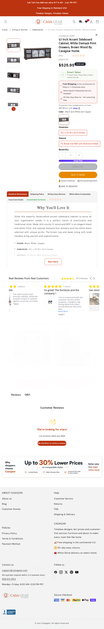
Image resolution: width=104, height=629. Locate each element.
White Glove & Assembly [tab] (80, 194)
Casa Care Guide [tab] (16, 200)
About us (7, 498)
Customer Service (63, 498)
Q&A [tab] (27, 394)
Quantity (64, 149)
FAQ (56, 509)
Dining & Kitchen (20, 29)
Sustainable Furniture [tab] (36, 200)
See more (53, 261)
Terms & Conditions (12, 538)
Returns (58, 503)
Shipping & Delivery (64, 514)
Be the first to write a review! (52, 443)
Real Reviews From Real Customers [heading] (29, 278)
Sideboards (38, 29)
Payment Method (11, 543)
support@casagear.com (14, 570)
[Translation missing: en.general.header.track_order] (80, 22)
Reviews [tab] (16, 394)
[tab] (56, 199)
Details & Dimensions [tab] (18, 194)
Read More (28, 311)
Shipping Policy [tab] (37, 194)
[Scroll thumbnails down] (14, 109)
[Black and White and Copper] (64, 119)
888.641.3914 (9, 579)
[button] (6, 22)
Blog (4, 503)
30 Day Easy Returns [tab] (56, 194)
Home (4, 29)
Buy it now (78, 174)
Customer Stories (11, 509)
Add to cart (32, 383)
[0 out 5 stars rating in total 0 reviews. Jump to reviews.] (79, 56)
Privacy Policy (9, 533)
